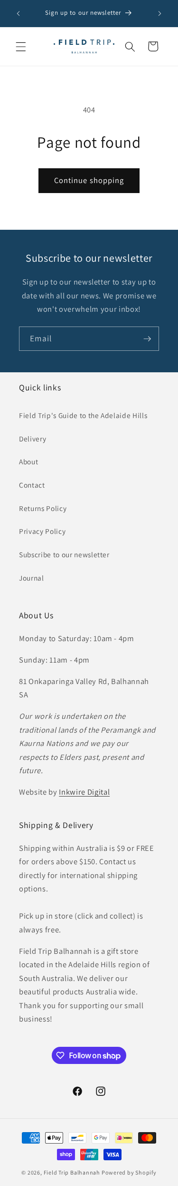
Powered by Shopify (129, 1172)
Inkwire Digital (84, 792)
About (28, 461)
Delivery (32, 438)
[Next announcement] (160, 13)
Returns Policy (42, 508)
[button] (20, 46)
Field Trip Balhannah (72, 1172)
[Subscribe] (147, 339)
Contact (32, 485)
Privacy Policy (42, 531)
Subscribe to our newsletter (64, 554)
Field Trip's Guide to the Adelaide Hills (83, 415)
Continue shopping (89, 180)
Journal (31, 578)
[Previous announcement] (18, 13)
